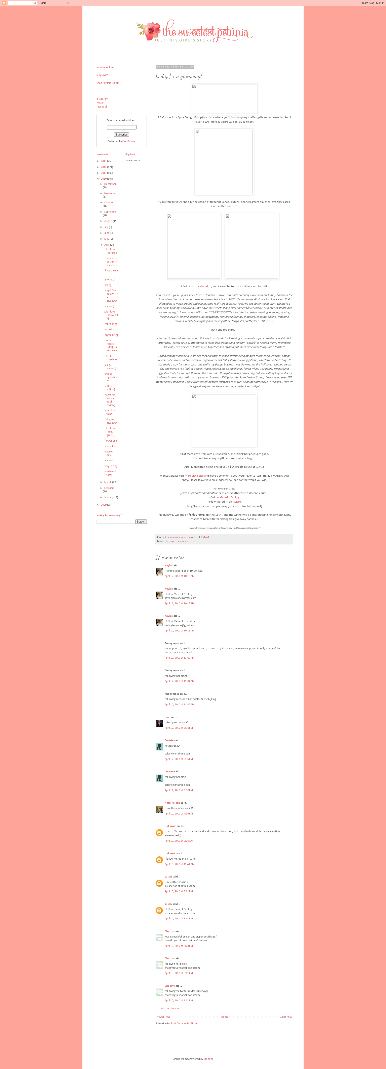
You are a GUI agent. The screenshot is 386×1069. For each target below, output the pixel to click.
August (108, 221)
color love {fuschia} (110, 358)
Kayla (168, 565)
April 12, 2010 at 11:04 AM (179, 681)
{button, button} (109, 388)
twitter (100, 102)
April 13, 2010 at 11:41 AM (179, 864)
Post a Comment (170, 1008)
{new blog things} (109, 412)
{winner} (108, 460)
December (110, 184)
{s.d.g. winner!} (110, 367)
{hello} (107, 285)
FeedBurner (129, 141)
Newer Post (163, 1016)
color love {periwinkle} (111, 315)
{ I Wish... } (109, 279)
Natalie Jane (172, 802)
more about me (105, 67)
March (108, 482)
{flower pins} (111, 440)
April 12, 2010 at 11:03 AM (179, 657)
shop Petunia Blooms (108, 83)
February (109, 488)
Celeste (169, 740)
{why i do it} (110, 466)
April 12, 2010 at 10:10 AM (179, 576)
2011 (104, 173)
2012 (104, 167)
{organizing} (111, 335)
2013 (104, 161)
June (107, 233)
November (110, 193)
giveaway (170, 541)
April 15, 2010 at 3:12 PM (179, 891)
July (106, 227)
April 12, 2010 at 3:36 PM (179, 728)
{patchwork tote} (110, 473)
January (109, 497)
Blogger (208, 1059)
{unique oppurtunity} (111, 377)
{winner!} (109, 306)
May (107, 238)
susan (168, 876)
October (109, 202)
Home (224, 1016)
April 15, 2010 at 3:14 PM (179, 918)
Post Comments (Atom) (184, 1023)
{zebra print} (111, 324)
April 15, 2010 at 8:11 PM (179, 973)
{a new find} (110, 446)
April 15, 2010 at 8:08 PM (179, 946)
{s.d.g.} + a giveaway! (111, 421)
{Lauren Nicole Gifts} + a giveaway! (111, 345)
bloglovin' (102, 75)
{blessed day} (108, 453)
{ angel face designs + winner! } (111, 262)
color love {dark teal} (111, 251)
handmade (183, 541)
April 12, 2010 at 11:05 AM (179, 704)
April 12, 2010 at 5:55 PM (179, 759)
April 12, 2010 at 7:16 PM (179, 813)
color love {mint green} (109, 432)
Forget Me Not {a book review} (109, 400)
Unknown (170, 826)
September (110, 211)
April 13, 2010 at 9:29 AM (179, 840)
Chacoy (169, 931)
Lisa (167, 717)
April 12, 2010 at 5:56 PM (179, 790)
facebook (101, 106)
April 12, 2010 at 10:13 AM (179, 603)
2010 (104, 178)
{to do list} (109, 329)
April (107, 244)
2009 (104, 504)
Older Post (285, 1016)
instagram (102, 98)
